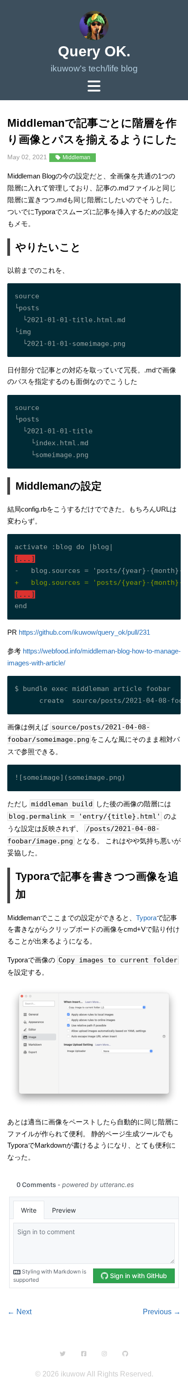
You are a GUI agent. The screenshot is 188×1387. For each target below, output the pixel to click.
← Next (19, 1312)
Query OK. (94, 51)
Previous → (162, 1312)
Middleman (75, 157)
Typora (146, 918)
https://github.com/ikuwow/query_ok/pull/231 (84, 632)
